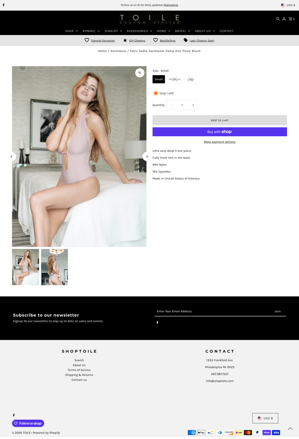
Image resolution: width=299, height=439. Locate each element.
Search (79, 360)
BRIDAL (180, 31)
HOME (161, 31)
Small (159, 79)
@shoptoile (171, 5)
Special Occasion (103, 40)
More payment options (220, 142)
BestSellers (168, 40)
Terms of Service (79, 370)
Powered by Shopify (46, 433)
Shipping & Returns (79, 375)
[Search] (278, 19)
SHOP (69, 31)
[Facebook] (3, 5)
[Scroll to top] (290, 428)
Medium (175, 79)
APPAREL (89, 31)
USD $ (291, 5)
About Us (79, 365)
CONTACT (227, 31)
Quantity (159, 105)
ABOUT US (203, 31)
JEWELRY (111, 31)
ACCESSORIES (137, 31)
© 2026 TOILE (21, 433)
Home (102, 51)
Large (190, 79)
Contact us (79, 380)
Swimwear (118, 51)
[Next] (147, 156)
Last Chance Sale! (202, 40)
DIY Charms (137, 40)
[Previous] (11, 156)
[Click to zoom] (139, 72)
